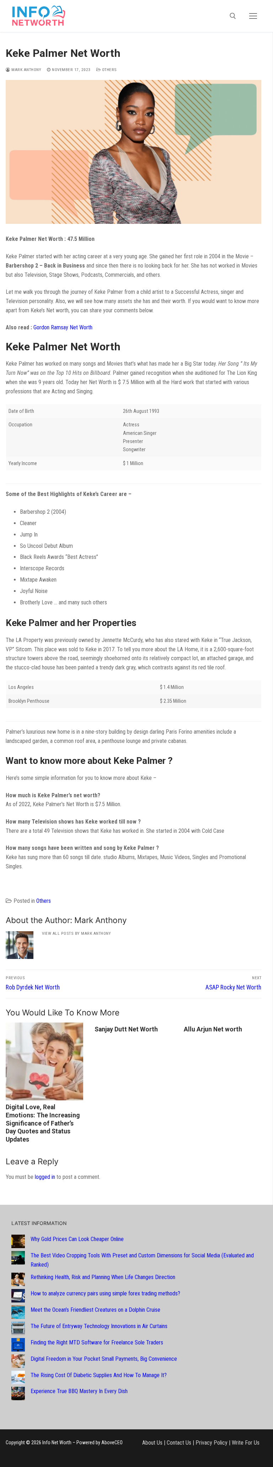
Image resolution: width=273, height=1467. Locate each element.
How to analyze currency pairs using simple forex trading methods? (105, 1293)
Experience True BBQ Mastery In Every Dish (79, 1391)
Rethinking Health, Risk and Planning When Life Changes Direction (103, 1277)
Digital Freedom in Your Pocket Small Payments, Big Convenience (104, 1358)
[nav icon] (253, 16)
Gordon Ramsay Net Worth (62, 327)
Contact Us (179, 1442)
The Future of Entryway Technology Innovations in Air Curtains (99, 1326)
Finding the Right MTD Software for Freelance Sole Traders (97, 1342)
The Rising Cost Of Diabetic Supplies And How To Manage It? (99, 1375)
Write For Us (245, 1442)
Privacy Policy (212, 1442)
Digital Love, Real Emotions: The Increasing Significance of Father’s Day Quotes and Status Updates (43, 1123)
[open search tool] (233, 16)
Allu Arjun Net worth (213, 1029)
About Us (152, 1442)
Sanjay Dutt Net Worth (126, 1029)
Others (109, 69)
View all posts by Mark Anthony (76, 933)
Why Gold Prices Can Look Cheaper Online (77, 1239)
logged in (45, 1177)
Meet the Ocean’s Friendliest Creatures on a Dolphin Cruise (95, 1309)
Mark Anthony (25, 69)
